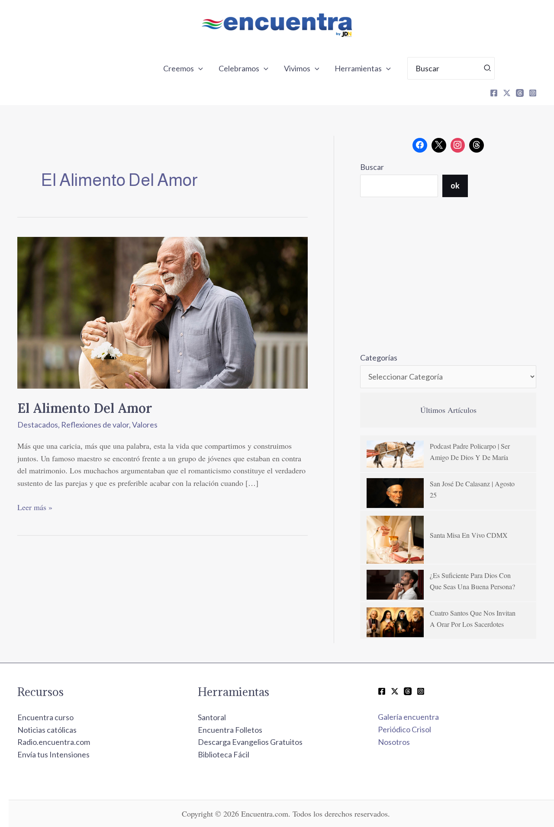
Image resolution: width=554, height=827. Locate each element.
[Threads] (520, 93)
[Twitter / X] (395, 691)
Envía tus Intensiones (53, 754)
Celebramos (239, 68)
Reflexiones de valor (95, 424)
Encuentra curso (45, 717)
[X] (507, 93)
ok (455, 185)
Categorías (378, 357)
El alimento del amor (84, 408)
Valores (145, 424)
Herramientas (358, 68)
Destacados (37, 424)
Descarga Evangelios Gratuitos (250, 742)
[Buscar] (488, 68)
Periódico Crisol (404, 729)
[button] (198, 68)
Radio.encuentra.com (53, 742)
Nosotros (394, 742)
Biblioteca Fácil (223, 754)
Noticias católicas (47, 729)
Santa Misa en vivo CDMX (469, 535)
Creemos (178, 68)
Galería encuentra (408, 717)
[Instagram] (533, 93)
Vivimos (297, 68)
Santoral (212, 717)
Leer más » (34, 506)
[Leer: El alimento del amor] (162, 311)
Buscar (372, 167)
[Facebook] (494, 93)
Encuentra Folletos (230, 729)
